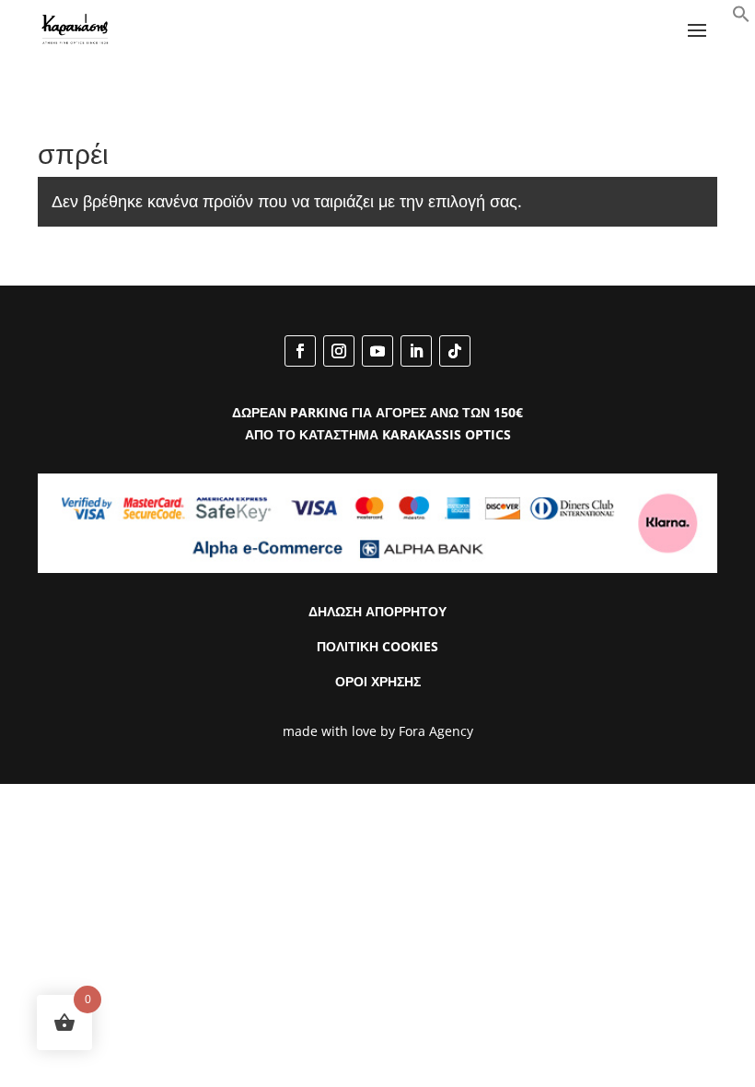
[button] (741, 18)
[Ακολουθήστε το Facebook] (300, 351)
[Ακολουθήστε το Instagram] (338, 351)
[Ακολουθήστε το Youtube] (377, 351)
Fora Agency (436, 731)
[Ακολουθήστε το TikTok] (454, 351)
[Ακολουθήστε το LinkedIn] (416, 351)
